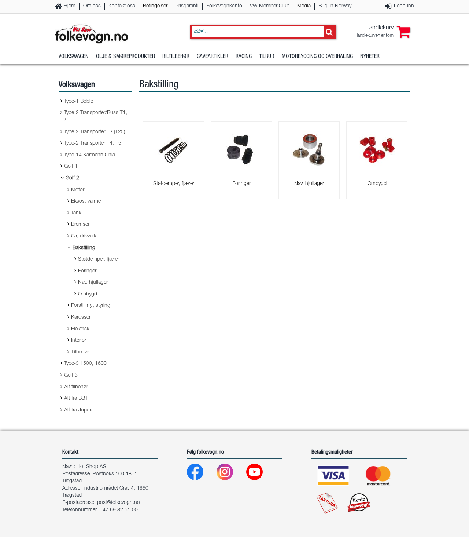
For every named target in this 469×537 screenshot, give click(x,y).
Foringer (87, 271)
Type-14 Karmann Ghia (89, 155)
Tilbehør (80, 352)
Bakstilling (84, 248)
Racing (244, 56)
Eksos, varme (86, 201)
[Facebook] (201, 474)
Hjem (69, 6)
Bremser (80, 224)
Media (304, 6)
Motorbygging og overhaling (317, 56)
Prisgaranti (187, 6)
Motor (77, 190)
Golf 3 (71, 375)
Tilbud (266, 56)
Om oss (92, 6)
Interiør (78, 340)
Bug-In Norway (334, 6)
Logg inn (404, 6)
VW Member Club (269, 6)
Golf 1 (71, 166)
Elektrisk (80, 329)
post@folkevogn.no (118, 502)
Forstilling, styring (90, 305)
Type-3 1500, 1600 (85, 363)
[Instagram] (231, 474)
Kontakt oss (121, 6)
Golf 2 (72, 178)
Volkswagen (74, 56)
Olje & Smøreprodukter (125, 56)
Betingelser (155, 6)
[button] (382, 32)
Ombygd (87, 294)
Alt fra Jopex (78, 410)
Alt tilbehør (76, 387)
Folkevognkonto (224, 6)
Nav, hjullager (93, 282)
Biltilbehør (175, 56)
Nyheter (370, 56)
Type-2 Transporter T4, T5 (92, 143)
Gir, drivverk (83, 236)
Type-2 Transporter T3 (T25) (94, 132)
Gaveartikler (212, 56)
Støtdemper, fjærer (98, 259)
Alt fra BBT (76, 398)
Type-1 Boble (78, 101)
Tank (76, 213)
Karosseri (81, 317)
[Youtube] (260, 474)
